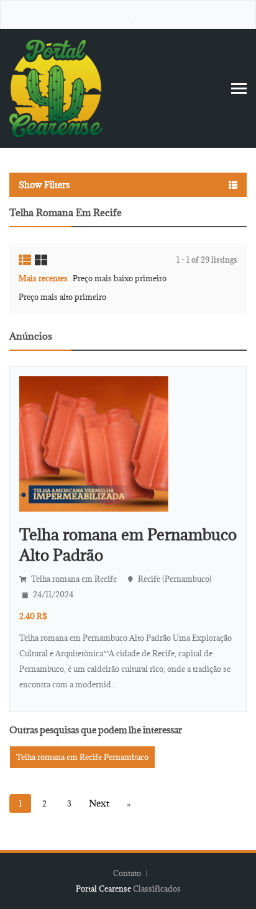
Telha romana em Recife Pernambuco (82, 757)
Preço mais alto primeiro (62, 297)
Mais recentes (43, 278)
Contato (128, 873)
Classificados (157, 888)
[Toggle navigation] (239, 88)
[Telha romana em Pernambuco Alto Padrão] (93, 443)
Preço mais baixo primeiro (120, 278)
